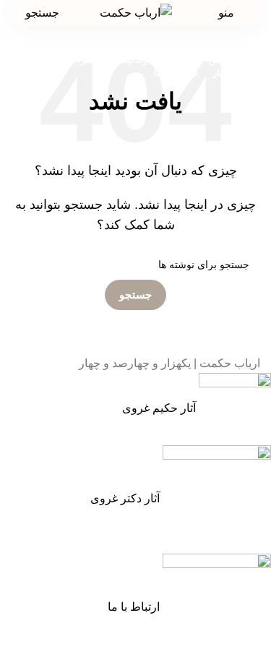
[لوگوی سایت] (136, 12)
